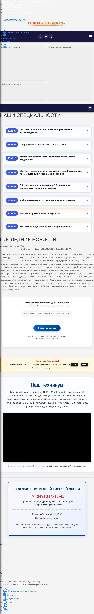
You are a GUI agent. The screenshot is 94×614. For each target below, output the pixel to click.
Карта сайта (13, 598)
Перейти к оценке (47, 328)
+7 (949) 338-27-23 (9, 573)
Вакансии (10, 595)
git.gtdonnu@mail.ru (10, 576)
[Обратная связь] (5, 48)
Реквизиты (4, 558)
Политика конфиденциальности (12, 554)
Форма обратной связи (9, 561)
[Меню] (90, 36)
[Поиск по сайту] (4, 44)
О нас (2, 565)
